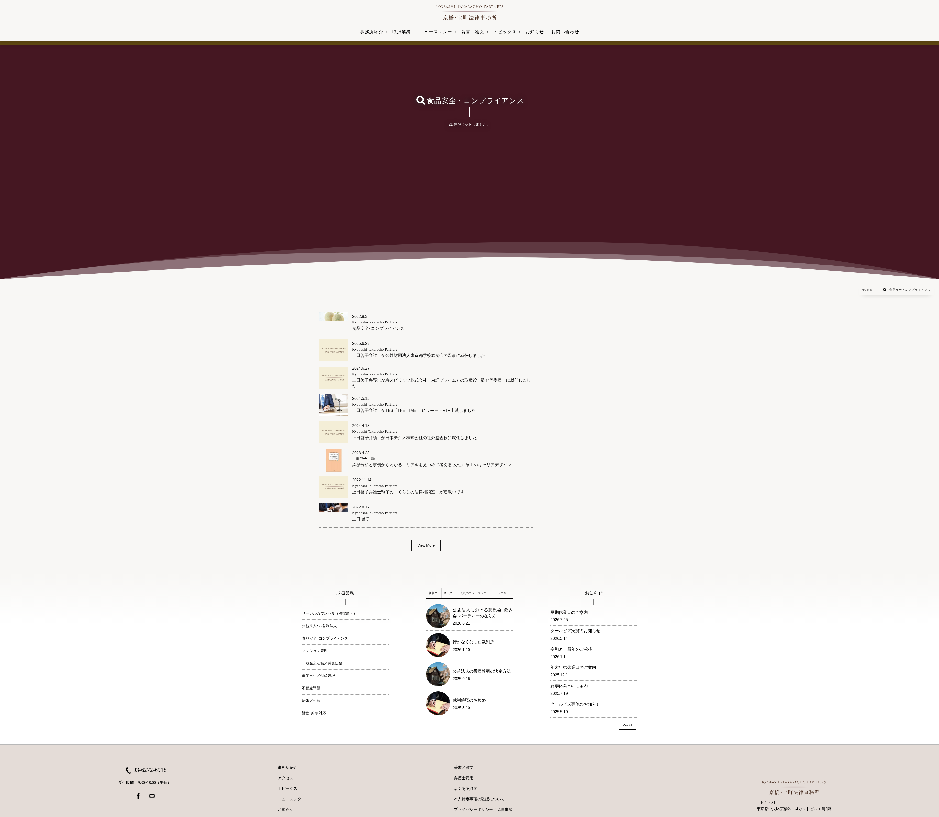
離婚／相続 (311, 700)
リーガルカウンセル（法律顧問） (329, 613)
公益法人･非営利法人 (319, 626)
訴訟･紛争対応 (314, 713)
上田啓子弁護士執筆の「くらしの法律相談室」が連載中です (408, 492)
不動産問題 (311, 688)
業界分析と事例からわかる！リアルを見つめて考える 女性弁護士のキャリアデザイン (431, 465)
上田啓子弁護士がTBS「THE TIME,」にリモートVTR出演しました (414, 410)
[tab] (442, 593)
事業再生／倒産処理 (318, 675)
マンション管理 (315, 651)
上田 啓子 (361, 519)
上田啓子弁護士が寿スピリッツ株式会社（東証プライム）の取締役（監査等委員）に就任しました (441, 383)
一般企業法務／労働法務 (322, 663)
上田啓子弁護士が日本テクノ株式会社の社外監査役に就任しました (414, 437)
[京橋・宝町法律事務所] (469, 12)
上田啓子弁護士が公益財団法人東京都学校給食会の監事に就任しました (418, 355)
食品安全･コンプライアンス (378, 328)
